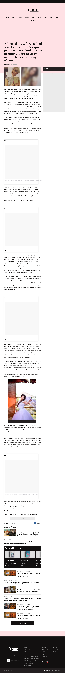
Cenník (25, 651)
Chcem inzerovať (28, 649)
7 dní (63, 68)
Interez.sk (44, 647)
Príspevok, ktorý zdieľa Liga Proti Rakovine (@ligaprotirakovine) (17, 337)
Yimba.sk (44, 656)
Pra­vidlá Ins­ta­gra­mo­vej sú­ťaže (31, 658)
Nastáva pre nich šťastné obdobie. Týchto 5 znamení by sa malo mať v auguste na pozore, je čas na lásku (28, 575)
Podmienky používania (29, 654)
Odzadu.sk (55, 651)
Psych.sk (44, 654)
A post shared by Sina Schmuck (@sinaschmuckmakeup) (16, 494)
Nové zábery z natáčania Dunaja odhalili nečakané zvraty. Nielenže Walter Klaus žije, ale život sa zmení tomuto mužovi (28, 534)
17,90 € (7, 565)
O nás (25, 647)
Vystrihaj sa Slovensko (18, 425)
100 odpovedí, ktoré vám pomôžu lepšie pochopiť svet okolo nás (11, 563)
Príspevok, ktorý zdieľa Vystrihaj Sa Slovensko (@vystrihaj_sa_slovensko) (19, 180)
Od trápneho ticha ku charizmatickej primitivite (28, 563)
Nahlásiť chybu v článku (9, 523)
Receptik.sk (45, 649)
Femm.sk (44, 651)
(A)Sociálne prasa (25, 560)
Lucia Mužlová (7, 64)
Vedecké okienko (9, 560)
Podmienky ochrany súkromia (31, 656)
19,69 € (22, 565)
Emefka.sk (55, 654)
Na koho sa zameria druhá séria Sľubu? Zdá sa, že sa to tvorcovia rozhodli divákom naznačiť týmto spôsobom (28, 591)
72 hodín (59, 68)
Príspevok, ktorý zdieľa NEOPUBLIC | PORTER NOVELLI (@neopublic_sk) (19, 247)
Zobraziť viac (22, 623)
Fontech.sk (55, 647)
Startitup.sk (55, 649)
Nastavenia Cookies (29, 663)
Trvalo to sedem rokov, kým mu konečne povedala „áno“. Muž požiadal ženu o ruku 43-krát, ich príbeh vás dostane (28, 608)
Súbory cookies (28, 665)
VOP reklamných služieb (30, 661)
